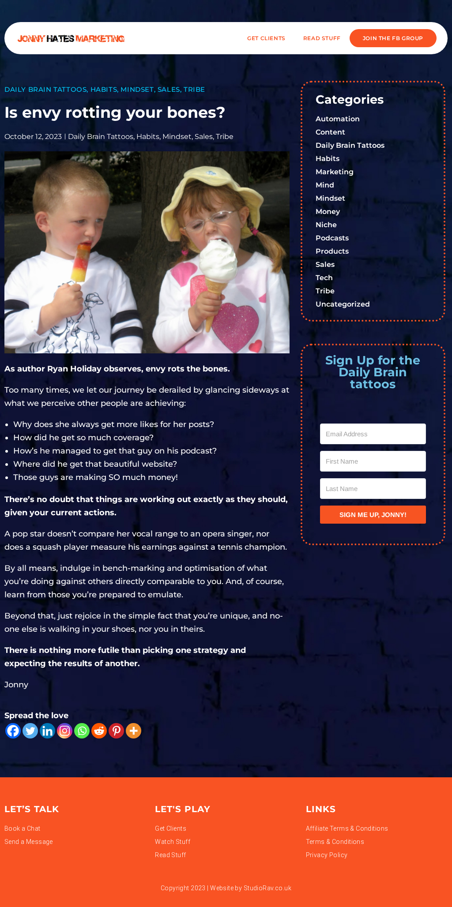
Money (328, 211)
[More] (133, 730)
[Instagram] (64, 730)
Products (332, 251)
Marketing (335, 172)
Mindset (137, 89)
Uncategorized (343, 304)
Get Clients (266, 38)
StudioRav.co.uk (267, 888)
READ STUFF (322, 38)
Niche (326, 225)
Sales (169, 89)
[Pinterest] (116, 730)
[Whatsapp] (82, 730)
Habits (103, 89)
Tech (324, 278)
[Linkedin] (47, 730)
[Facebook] (13, 730)
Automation (338, 119)
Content (330, 132)
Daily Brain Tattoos (45, 89)
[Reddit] (99, 730)
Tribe (194, 89)
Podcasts (332, 238)
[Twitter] (30, 730)
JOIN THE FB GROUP (393, 38)
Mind (325, 185)
